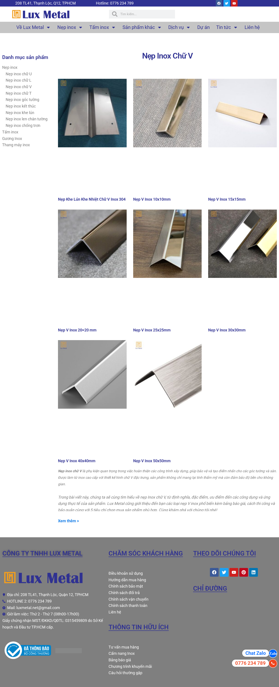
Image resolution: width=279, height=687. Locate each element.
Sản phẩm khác (138, 27)
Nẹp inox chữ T (19, 93)
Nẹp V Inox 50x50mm (152, 461)
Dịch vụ (176, 27)
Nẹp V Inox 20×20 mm (77, 330)
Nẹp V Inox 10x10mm (152, 199)
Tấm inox (99, 27)
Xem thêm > (68, 521)
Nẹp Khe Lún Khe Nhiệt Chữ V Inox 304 (92, 199)
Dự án (203, 27)
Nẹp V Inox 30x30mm (227, 330)
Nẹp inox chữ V (19, 86)
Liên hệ (252, 27)
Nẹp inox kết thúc (21, 106)
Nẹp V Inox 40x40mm (76, 461)
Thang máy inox (16, 145)
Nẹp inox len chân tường (27, 119)
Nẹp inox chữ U (19, 74)
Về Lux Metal (30, 27)
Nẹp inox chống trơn (23, 125)
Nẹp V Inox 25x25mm (152, 330)
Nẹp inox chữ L (18, 80)
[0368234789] (273, 663)
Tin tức (223, 27)
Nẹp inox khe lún (20, 112)
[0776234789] (273, 653)
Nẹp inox (66, 27)
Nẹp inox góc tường (22, 99)
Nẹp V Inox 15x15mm (227, 199)
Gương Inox (12, 138)
